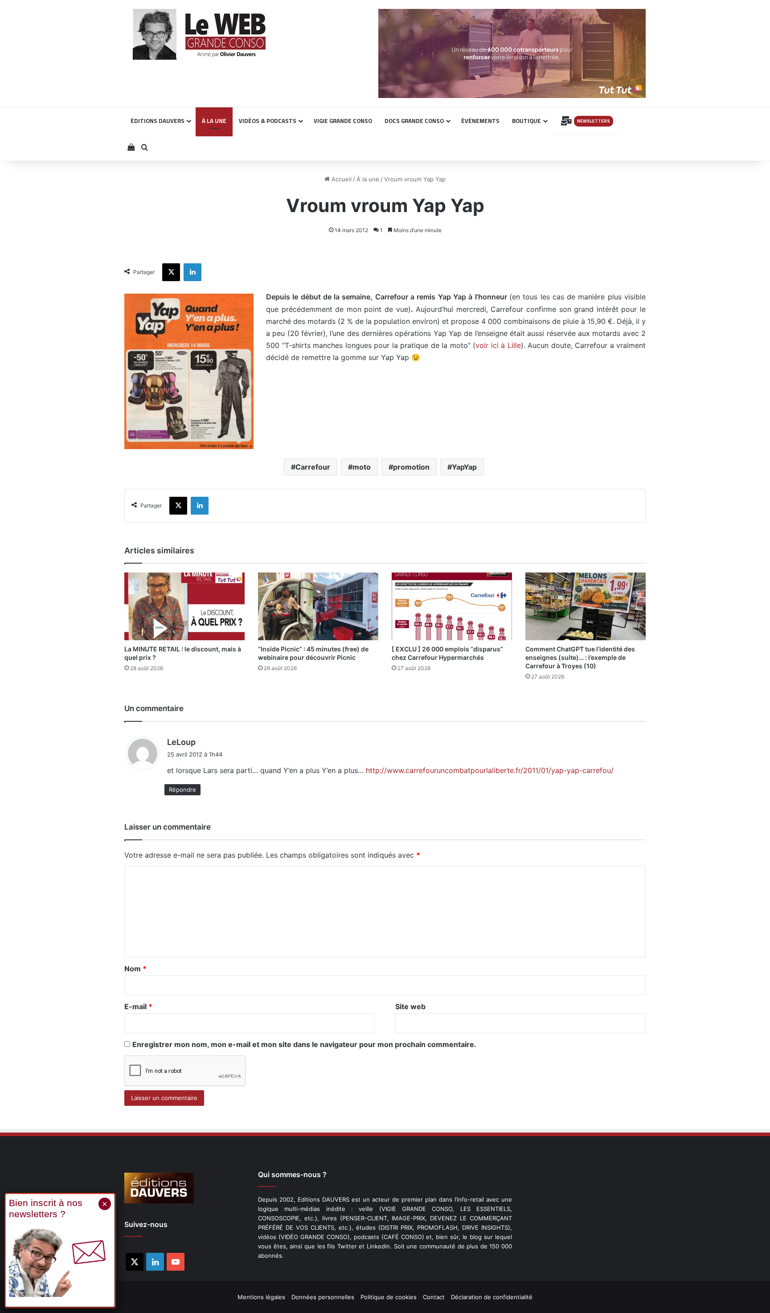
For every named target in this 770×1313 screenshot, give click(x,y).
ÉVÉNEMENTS (480, 120)
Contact (434, 1297)
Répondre (182, 789)
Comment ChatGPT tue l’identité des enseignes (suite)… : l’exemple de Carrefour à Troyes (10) (580, 657)
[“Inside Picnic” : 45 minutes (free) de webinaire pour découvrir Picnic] (318, 606)
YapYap (464, 466)
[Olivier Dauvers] (199, 34)
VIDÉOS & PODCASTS (267, 120)
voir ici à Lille (498, 345)
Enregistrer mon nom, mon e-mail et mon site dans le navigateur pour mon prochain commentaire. (304, 1044)
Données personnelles (322, 1297)
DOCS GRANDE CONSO (414, 120)
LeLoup (181, 742)
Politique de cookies (388, 1297)
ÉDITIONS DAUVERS (157, 120)
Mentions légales (261, 1297)
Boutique (526, 120)
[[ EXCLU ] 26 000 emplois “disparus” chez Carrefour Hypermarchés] (452, 606)
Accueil (341, 179)
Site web (410, 1006)
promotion (411, 466)
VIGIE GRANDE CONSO (343, 120)
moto (361, 466)
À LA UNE (214, 120)
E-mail (138, 1006)
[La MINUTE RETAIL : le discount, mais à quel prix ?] (184, 606)
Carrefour (312, 466)
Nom (135, 968)
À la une (367, 179)
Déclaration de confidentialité (491, 1297)
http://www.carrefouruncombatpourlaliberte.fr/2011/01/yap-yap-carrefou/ (490, 770)
